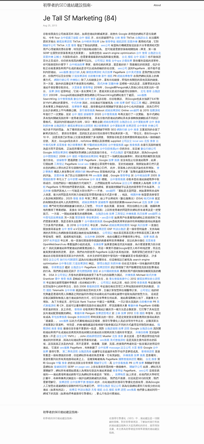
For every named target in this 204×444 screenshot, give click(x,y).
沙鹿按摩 (127, 60)
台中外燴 (70, 290)
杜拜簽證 (55, 240)
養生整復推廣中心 (119, 278)
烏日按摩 (107, 72)
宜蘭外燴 (113, 83)
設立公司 (127, 183)
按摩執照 (120, 374)
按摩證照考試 (103, 313)
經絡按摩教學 (125, 75)
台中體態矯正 (50, 156)
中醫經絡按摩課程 (97, 144)
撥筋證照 (121, 41)
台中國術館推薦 (93, 221)
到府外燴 (48, 125)
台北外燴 (90, 236)
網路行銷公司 (61, 79)
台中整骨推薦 (65, 98)
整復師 (90, 382)
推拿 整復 (56, 328)
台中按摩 (103, 347)
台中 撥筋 (84, 37)
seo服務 (64, 72)
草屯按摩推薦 (59, 317)
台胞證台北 (141, 37)
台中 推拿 (154, 121)
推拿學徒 (118, 370)
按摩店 (73, 389)
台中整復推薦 (116, 144)
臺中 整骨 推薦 (63, 278)
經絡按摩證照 (111, 121)
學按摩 (99, 206)
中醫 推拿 (61, 362)
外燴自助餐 (142, 332)
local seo (138, 141)
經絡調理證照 (94, 336)
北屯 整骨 (146, 91)
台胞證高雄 (85, 351)
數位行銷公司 (148, 148)
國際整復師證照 (127, 359)
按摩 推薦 (114, 160)
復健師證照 (60, 366)
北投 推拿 (149, 141)
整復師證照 (93, 286)
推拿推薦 (135, 144)
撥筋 (95, 271)
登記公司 (116, 385)
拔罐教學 (89, 114)
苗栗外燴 (132, 41)
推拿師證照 (83, 317)
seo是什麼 (108, 217)
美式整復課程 (117, 339)
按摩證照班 (103, 267)
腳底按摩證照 (64, 41)
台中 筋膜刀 (140, 56)
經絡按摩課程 (112, 110)
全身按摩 (98, 244)
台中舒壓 (73, 179)
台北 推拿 (151, 359)
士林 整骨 (120, 37)
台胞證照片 (60, 125)
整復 (108, 60)
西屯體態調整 (84, 271)
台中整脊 (142, 125)
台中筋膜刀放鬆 (69, 37)
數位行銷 (74, 72)
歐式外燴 (149, 198)
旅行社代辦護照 (69, 259)
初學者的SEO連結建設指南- (67, 5)
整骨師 (78, 309)
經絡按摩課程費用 (119, 225)
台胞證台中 (77, 267)
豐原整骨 (80, 217)
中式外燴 (76, 102)
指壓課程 (155, 110)
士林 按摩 (119, 102)
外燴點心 (75, 79)
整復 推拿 (78, 198)
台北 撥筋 (127, 56)
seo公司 (105, 45)
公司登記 (100, 60)
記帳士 (58, 56)
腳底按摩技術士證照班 (80, 125)
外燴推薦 (131, 213)
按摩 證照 (123, 328)
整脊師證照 (147, 351)
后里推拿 (62, 144)
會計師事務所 (101, 125)
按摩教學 (77, 106)
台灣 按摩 (138, 362)
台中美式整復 (133, 72)
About (157, 5)
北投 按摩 (147, 202)
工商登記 (59, 163)
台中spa (116, 60)
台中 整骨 (141, 53)
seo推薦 (104, 339)
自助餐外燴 (94, 75)
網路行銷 (122, 129)
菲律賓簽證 (57, 267)
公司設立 (127, 141)
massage (114, 347)
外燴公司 (153, 125)
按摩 (81, 160)
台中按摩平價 (77, 382)
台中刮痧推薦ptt (109, 148)
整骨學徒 (110, 41)
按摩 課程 (54, 91)
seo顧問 (134, 110)
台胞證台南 (102, 213)
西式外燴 (102, 83)
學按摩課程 (92, 217)
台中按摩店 (83, 225)
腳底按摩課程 (94, 72)
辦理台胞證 (103, 263)
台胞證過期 (111, 328)
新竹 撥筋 (107, 75)
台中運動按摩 (140, 121)
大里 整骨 (70, 45)
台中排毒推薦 (120, 362)
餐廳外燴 (133, 305)
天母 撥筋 (139, 313)
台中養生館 (65, 263)
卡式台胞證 (116, 152)
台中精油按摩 (77, 64)
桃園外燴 (136, 194)
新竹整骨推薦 (87, 110)
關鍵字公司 (49, 45)
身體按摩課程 (60, 152)
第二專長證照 (70, 351)
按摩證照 (131, 125)
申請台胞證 (119, 229)
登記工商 (136, 102)
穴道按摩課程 (79, 75)
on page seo (82, 366)
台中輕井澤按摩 (90, 41)
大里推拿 (77, 87)
